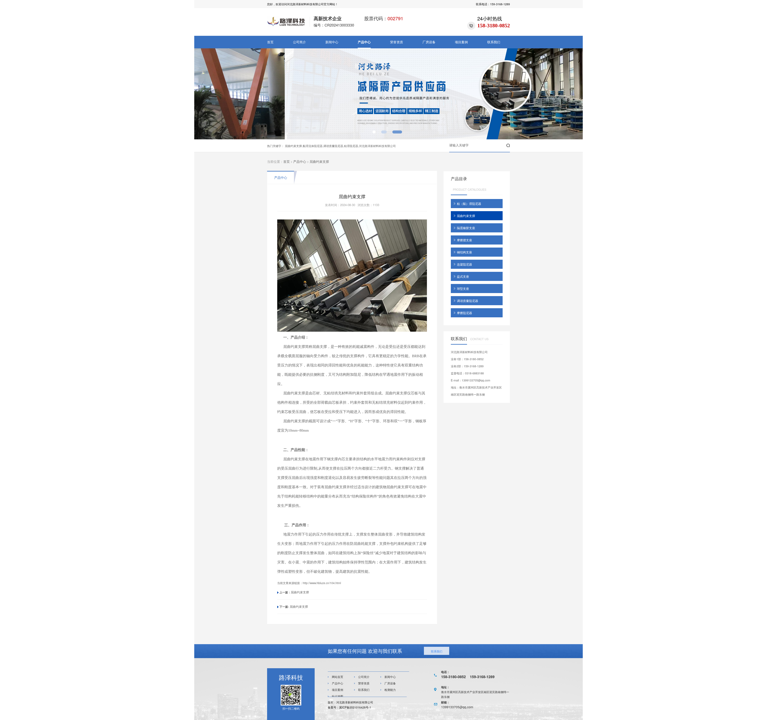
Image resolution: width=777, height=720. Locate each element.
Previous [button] (214, 92)
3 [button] (396, 131)
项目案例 (461, 42)
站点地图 (337, 696)
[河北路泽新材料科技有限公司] (286, 25)
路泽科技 (291, 677)
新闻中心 (331, 42)
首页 (270, 42)
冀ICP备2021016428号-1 (355, 707)
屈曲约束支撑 (319, 161)
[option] (388, 93)
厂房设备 (428, 42)
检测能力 (390, 690)
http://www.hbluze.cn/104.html (322, 583)
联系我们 (493, 42)
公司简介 (299, 42)
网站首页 (337, 677)
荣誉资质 (396, 42)
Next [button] (563, 92)
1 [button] (374, 131)
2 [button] (382, 131)
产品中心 (364, 42)
